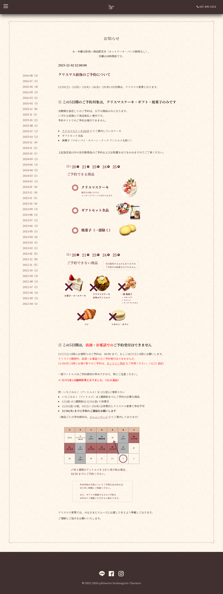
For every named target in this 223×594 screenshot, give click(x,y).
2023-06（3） (31, 226)
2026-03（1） (31, 97)
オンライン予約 (116, 363)
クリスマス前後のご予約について (84, 74)
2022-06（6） (31, 292)
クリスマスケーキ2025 (75, 131)
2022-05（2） (31, 298)
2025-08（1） (31, 125)
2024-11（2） (31, 148)
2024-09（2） (31, 159)
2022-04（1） (31, 303)
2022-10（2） (31, 270)
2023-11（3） (31, 198)
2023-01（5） (31, 253)
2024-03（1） (31, 175)
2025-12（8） (31, 109)
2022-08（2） (31, 281)
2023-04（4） (31, 237)
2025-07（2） (31, 131)
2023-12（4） (31, 192)
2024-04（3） (31, 170)
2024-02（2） (31, 181)
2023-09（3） (31, 209)
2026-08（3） (31, 75)
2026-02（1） (31, 103)
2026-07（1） (31, 81)
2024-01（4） (31, 187)
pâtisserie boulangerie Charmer (120, 583)
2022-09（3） (31, 276)
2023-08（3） (31, 214)
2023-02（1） (31, 248)
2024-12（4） (31, 142)
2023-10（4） (31, 203)
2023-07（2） (31, 220)
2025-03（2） (31, 136)
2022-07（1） (31, 287)
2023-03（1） (31, 242)
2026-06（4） (31, 86)
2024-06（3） (31, 164)
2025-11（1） (31, 114)
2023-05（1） (31, 231)
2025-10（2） (31, 120)
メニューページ (99, 417)
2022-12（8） (31, 259)
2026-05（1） (31, 92)
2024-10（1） (31, 153)
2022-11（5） (31, 264)
